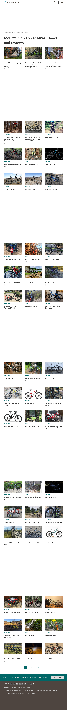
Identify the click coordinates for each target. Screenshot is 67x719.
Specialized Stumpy (31, 306)
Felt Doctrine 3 (29, 403)
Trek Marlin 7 (29, 283)
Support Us (20, 687)
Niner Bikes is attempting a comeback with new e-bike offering (13, 65)
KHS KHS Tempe (9, 189)
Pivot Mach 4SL (50, 164)
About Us (14, 687)
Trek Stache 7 (49, 283)
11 (38, 668)
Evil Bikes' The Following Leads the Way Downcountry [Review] (12, 139)
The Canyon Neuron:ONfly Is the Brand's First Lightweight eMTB (33, 65)
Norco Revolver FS (51, 636)
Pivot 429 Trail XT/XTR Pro (12, 283)
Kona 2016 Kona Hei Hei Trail (12, 544)
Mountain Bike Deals (52, 690)
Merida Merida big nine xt (33, 497)
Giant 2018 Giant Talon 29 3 (12, 498)
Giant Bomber (8, 378)
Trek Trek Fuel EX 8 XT (11, 427)
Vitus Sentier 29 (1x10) (52, 137)
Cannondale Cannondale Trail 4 (53, 404)
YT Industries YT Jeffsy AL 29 (12, 165)
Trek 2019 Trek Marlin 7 (32, 260)
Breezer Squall (9, 522)
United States (48, 60)
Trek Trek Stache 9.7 (31, 164)
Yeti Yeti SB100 (50, 378)
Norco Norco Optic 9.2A (32, 543)
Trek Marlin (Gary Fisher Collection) (53, 307)
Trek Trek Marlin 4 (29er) (33, 427)
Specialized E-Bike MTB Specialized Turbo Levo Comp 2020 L (32, 139)
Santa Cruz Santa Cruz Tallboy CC (11, 636)
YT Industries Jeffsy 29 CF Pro (53, 427)
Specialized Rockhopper (12, 612)
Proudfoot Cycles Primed (53, 543)
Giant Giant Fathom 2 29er (12, 659)
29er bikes (26, 32)
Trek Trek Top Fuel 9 (31, 612)
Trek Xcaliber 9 (29, 636)
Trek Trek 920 (29, 659)
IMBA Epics (32, 690)
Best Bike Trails (23, 690)
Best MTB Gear (41, 690)
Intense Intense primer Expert (11, 404)
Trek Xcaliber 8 (50, 612)
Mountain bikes (19, 32)
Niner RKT (48, 659)
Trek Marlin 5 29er (51, 189)
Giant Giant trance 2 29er (12, 260)
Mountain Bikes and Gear (9, 32)
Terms (28, 693)
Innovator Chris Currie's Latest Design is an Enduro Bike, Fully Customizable (53, 65)
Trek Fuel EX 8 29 (50, 497)
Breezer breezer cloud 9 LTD (32, 379)
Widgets (27, 687)
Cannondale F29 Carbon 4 (53, 522)
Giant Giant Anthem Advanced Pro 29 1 (10, 307)
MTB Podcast (14, 690)
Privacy (33, 693)
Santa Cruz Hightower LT (33, 522)
